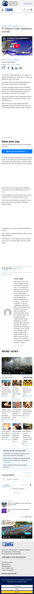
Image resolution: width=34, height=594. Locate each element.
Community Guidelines (24, 550)
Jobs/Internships (16, 551)
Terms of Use (5, 550)
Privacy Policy (13, 550)
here (9, 467)
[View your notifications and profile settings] (30, 485)
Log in (25, 472)
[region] (17, 495)
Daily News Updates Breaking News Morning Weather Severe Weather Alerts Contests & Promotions (8, 566)
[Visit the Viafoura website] (28, 516)
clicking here (6, 462)
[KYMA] (11, 9)
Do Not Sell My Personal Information (11, 553)
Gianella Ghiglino (7, 59)
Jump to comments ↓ (7, 274)
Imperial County (17, 268)
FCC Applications (6, 551)
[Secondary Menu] (4, 9)
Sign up (29, 472)
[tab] (6, 485)
